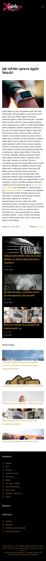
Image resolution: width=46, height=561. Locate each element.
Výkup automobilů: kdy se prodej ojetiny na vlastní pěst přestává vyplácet (22, 259)
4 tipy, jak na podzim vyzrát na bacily (20, 441)
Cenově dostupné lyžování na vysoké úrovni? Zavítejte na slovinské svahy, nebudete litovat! (20, 365)
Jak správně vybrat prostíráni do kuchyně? (22, 386)
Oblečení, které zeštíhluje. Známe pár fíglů (22, 403)
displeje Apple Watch (13, 190)
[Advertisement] (23, 35)
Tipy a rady (40, 226)
